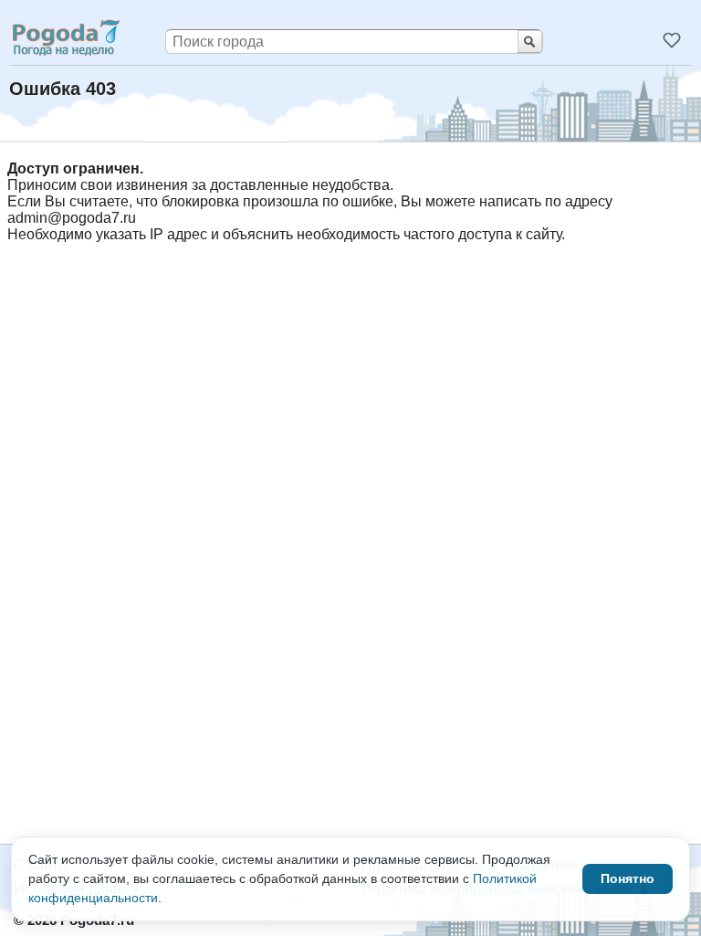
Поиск (530, 41)
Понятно (627, 878)
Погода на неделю (65, 37)
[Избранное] (672, 40)
